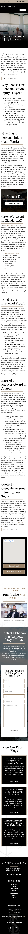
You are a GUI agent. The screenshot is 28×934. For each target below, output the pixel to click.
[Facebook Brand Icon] (17, 874)
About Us (14, 884)
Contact (14, 897)
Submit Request (14, 730)
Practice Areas (14, 888)
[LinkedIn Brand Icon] (11, 874)
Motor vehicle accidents (12, 253)
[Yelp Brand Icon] (8, 874)
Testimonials (14, 893)
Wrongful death (9, 269)
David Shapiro (11, 226)
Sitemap (16, 917)
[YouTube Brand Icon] (20, 874)
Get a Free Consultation (10, 78)
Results (14, 895)
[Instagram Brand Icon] (14, 874)
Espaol (14, 890)
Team (14, 886)
